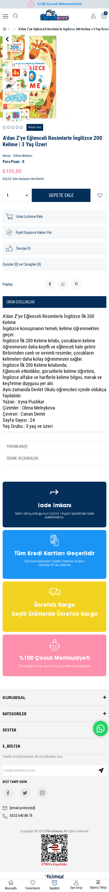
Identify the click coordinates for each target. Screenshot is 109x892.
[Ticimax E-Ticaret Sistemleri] (54, 877)
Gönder (101, 770)
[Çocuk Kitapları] (14, 29)
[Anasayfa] (9, 29)
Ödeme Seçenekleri (22, 458)
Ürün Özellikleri (21, 302)
